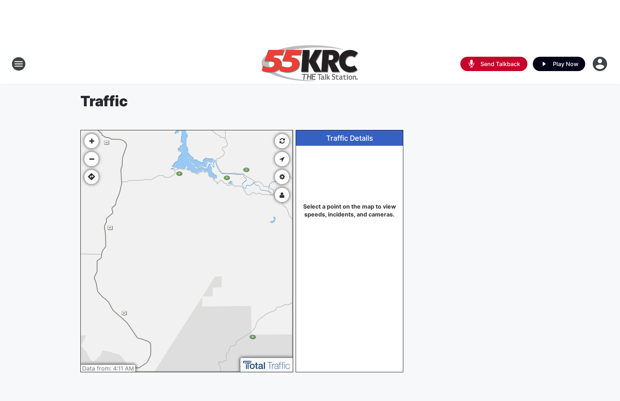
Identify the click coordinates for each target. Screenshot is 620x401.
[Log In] (601, 64)
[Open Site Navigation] (18, 64)
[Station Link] (310, 64)
